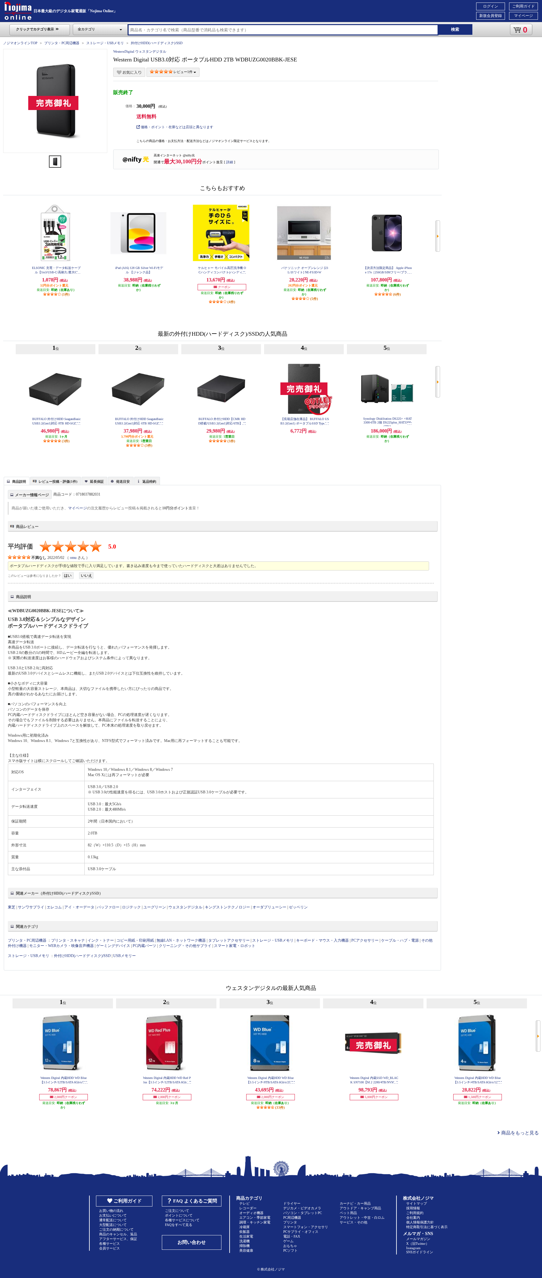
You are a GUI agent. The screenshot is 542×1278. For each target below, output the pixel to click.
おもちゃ (290, 1246)
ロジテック (131, 907)
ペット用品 (348, 1213)
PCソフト (290, 1250)
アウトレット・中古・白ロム (362, 1217)
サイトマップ (416, 1203)
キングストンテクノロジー (227, 907)
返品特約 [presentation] (149, 481)
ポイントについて (179, 1215)
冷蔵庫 (244, 1227)
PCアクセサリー (365, 940)
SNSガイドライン (419, 1252)
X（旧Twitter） (417, 1243)
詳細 (229, 162)
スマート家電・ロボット (234, 946)
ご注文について (177, 1210)
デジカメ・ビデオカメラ (302, 1208)
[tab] (16, 481)
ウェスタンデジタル (185, 907)
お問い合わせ (192, 1242)
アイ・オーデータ (79, 907)
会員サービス (109, 1248)
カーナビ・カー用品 (355, 1203)
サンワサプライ (31, 907)
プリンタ (290, 1222)
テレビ (244, 1203)
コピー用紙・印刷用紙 (135, 940)
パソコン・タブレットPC (302, 1213)
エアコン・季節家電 (254, 1217)
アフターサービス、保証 (118, 1239)
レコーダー (248, 1208)
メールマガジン (418, 1239)
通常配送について (113, 1220)
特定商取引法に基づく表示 (427, 1227)
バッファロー (108, 907)
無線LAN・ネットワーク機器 (181, 940)
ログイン (490, 6)
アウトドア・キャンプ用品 (360, 1208)
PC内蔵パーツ (144, 946)
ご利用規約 (414, 1213)
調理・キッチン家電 (254, 1222)
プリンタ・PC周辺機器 (61, 43)
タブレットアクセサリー (229, 940)
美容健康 (246, 1250)
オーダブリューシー (269, 907)
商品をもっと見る (519, 1132)
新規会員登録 (490, 15)
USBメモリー (124, 956)
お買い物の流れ (111, 1210)
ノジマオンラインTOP (20, 43)
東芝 (11, 907)
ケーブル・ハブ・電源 (400, 940)
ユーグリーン (154, 907)
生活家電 (246, 1236)
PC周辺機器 (292, 1217)
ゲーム (288, 1241)
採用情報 (413, 1208)
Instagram (413, 1248)
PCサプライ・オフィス (300, 1231)
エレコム (54, 907)
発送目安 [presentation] (123, 481)
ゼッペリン (298, 907)
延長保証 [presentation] (97, 481)
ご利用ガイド (523, 6)
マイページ (523, 15)
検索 (455, 29)
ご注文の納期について (116, 1229)
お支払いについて (113, 1215)
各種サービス (109, 1243)
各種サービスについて (182, 1220)
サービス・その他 (353, 1222)
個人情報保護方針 (420, 1222)
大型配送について (113, 1225)
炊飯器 (244, 1231)
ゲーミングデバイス (113, 946)
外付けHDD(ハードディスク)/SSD (157, 43)
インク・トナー (101, 940)
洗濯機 (244, 1241)
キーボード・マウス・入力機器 (323, 940)
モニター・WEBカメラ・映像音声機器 (61, 946)
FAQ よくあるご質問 (195, 1200)
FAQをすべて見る (178, 1225)
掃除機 (244, 1246)
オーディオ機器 (251, 1213)
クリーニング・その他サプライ (185, 946)
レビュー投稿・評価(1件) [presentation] (58, 481)
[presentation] (16, 480)
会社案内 (413, 1217)
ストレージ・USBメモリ (105, 43)
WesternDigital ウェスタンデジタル (139, 51)
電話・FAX (291, 1236)
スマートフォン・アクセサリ (305, 1227)
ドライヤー (291, 1203)
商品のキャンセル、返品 (118, 1234)
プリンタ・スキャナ (68, 940)
